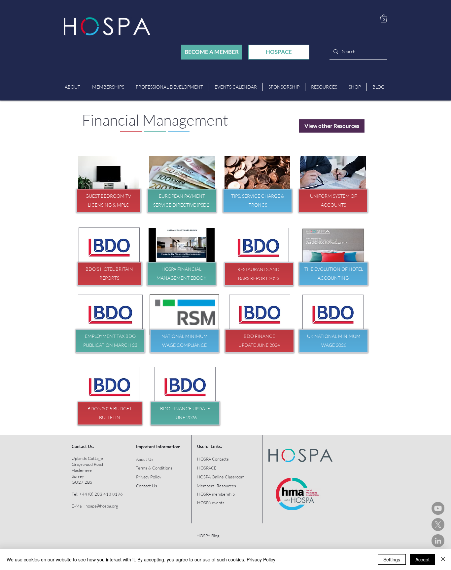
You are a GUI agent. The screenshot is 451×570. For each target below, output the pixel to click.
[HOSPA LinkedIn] (438, 540)
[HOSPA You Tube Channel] (438, 508)
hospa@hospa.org (102, 506)
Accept (422, 559)
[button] (383, 18)
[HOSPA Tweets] (438, 524)
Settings (391, 559)
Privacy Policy (261, 559)
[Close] (443, 559)
